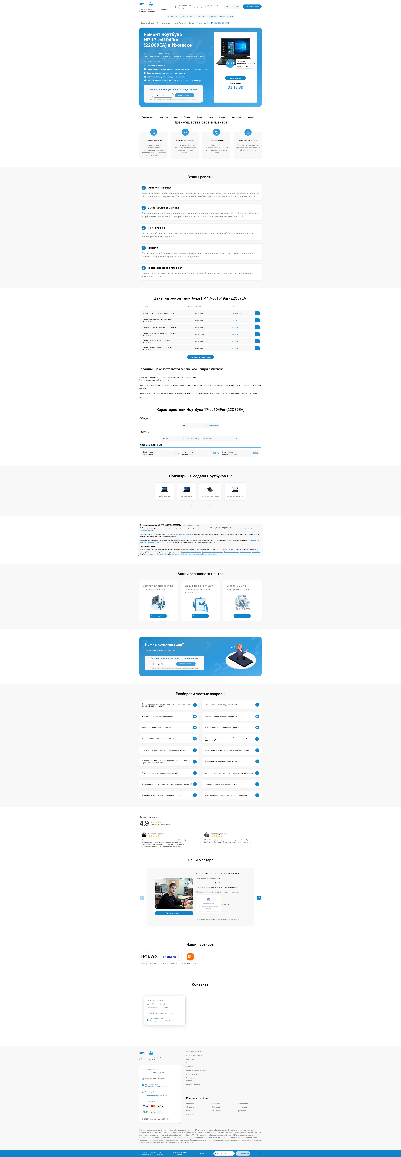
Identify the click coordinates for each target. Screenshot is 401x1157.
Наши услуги (191, 1074)
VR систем (190, 1107)
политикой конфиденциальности (188, 99)
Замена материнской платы (191, 552)
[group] (149, 959)
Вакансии (212, 16)
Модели (199, 117)
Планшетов (190, 1114)
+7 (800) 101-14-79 (210, 6)
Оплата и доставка (194, 1055)
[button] (259, 898)
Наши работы (236, 117)
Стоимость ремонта (194, 1052)
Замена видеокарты (209, 554)
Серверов (190, 1103)
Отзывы (230, 16)
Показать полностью (147, 398)
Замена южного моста (231, 552)
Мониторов (216, 1111)
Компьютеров (242, 1103)
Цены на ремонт (235, 78)
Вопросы (222, 117)
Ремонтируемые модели (196, 1070)
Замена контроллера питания (212, 552)
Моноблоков (242, 1107)
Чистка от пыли (245, 552)
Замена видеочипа (176, 554)
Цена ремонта (201, 16)
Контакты (221, 16)
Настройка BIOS (162, 554)
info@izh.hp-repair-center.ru (161, 1013)
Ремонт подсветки (149, 554)
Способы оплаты (193, 1084)
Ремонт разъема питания (192, 554)
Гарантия (187, 117)
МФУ (188, 1111)
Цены (176, 117)
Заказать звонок (253, 6)
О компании (172, 16)
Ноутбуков (216, 1103)
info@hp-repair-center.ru (155, 1079)
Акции (210, 117)
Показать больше (200, 506)
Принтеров (241, 1111)
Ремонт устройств (187, 16)
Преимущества (147, 117)
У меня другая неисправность (200, 357)
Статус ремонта (234, 6)
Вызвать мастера (175, 913)
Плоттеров (216, 1107)
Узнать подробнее (157, 616)
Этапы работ (163, 117)
